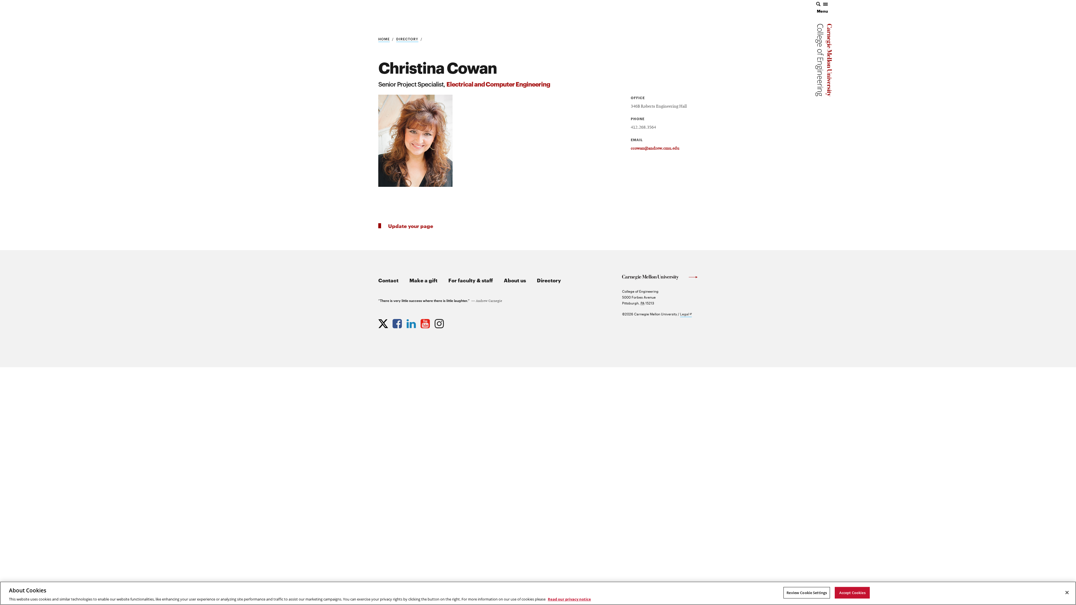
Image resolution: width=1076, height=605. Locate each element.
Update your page (410, 225)
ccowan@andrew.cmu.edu (655, 148)
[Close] (1067, 592)
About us (515, 279)
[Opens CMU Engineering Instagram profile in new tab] (440, 322)
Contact (388, 279)
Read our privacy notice (569, 599)
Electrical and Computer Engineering (498, 83)
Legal (686, 314)
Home (384, 38)
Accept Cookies (852, 592)
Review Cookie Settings (807, 592)
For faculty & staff (470, 279)
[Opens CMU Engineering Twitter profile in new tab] (383, 322)
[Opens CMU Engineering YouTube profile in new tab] (426, 322)
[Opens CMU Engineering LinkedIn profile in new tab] (412, 322)
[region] (538, 593)
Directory (407, 38)
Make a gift (423, 279)
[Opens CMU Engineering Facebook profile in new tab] (398, 322)
